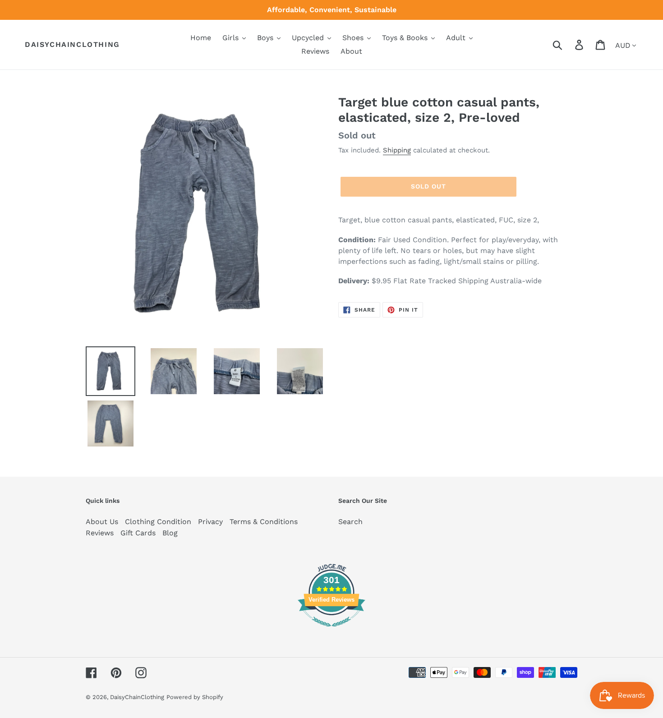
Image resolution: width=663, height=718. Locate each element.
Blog (170, 533)
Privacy (210, 521)
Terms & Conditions (264, 521)
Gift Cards (138, 533)
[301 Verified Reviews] (331, 631)
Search (350, 521)
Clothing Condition (158, 521)
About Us (102, 521)
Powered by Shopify (194, 697)
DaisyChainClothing (72, 44)
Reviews (100, 533)
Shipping (397, 150)
